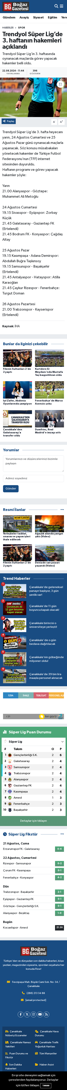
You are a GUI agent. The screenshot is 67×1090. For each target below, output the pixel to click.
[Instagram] (33, 1014)
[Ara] (56, 6)
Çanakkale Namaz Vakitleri (18, 1044)
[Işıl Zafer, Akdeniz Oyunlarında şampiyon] (17, 389)
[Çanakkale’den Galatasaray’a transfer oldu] (17, 418)
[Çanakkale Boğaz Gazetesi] (15, 6)
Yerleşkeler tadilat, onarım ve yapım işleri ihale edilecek (16, 536)
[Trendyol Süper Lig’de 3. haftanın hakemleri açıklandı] (33, 97)
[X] (27, 1014)
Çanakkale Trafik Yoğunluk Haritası (46, 1044)
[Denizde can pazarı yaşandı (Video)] (49, 552)
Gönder (11, 488)
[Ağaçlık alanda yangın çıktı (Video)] (49, 523)
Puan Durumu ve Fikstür (16, 1055)
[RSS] (46, 1014)
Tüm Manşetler (48, 1053)
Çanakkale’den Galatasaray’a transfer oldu (12, 432)
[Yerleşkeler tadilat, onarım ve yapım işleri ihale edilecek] (17, 523)
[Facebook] (21, 1014)
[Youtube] (40, 1014)
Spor (21, 28)
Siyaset (38, 17)
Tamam (45, 1086)
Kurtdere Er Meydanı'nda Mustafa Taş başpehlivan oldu (49, 372)
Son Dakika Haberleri (13, 1066)
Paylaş (10, 121)
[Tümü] (62, 509)
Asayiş (24, 17)
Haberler (8, 28)
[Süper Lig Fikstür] (62, 834)
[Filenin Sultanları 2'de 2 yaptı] (17, 358)
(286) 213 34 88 (36, 993)
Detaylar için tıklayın (33, 820)
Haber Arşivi (47, 1064)
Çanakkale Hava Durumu (47, 1033)
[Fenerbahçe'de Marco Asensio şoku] (49, 389)
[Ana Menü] (61, 6)
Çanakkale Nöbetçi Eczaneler (16, 1033)
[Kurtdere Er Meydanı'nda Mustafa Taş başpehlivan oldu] (49, 358)
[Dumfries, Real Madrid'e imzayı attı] (49, 418)
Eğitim (52, 17)
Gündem (9, 17)
